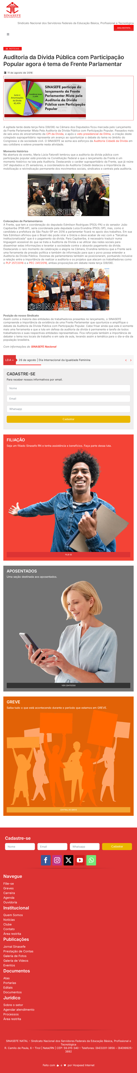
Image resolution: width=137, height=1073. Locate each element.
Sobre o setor (13, 1005)
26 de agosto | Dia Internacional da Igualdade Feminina (54, 360)
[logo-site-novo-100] (12, 3)
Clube (7, 924)
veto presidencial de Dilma (94, 134)
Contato (9, 929)
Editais (8, 987)
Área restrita (12, 933)
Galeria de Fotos (15, 956)
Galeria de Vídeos (15, 960)
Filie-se (8, 883)
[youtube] (80, 860)
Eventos (9, 965)
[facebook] (46, 860)
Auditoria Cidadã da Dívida (111, 141)
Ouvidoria (10, 902)
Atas (6, 978)
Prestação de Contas (18, 951)
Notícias (9, 919)
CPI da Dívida (54, 134)
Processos (11, 1014)
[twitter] (68, 860)
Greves (8, 888)
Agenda (8, 897)
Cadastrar (68, 419)
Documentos (12, 992)
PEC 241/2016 (38, 263)
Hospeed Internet (83, 1065)
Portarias (9, 983)
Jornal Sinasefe (14, 946)
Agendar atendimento (18, 1009)
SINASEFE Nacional (43, 346)
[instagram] (57, 860)
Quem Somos (13, 915)
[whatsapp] (91, 860)
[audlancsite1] (45, 78)
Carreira (9, 893)
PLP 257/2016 (15, 263)
